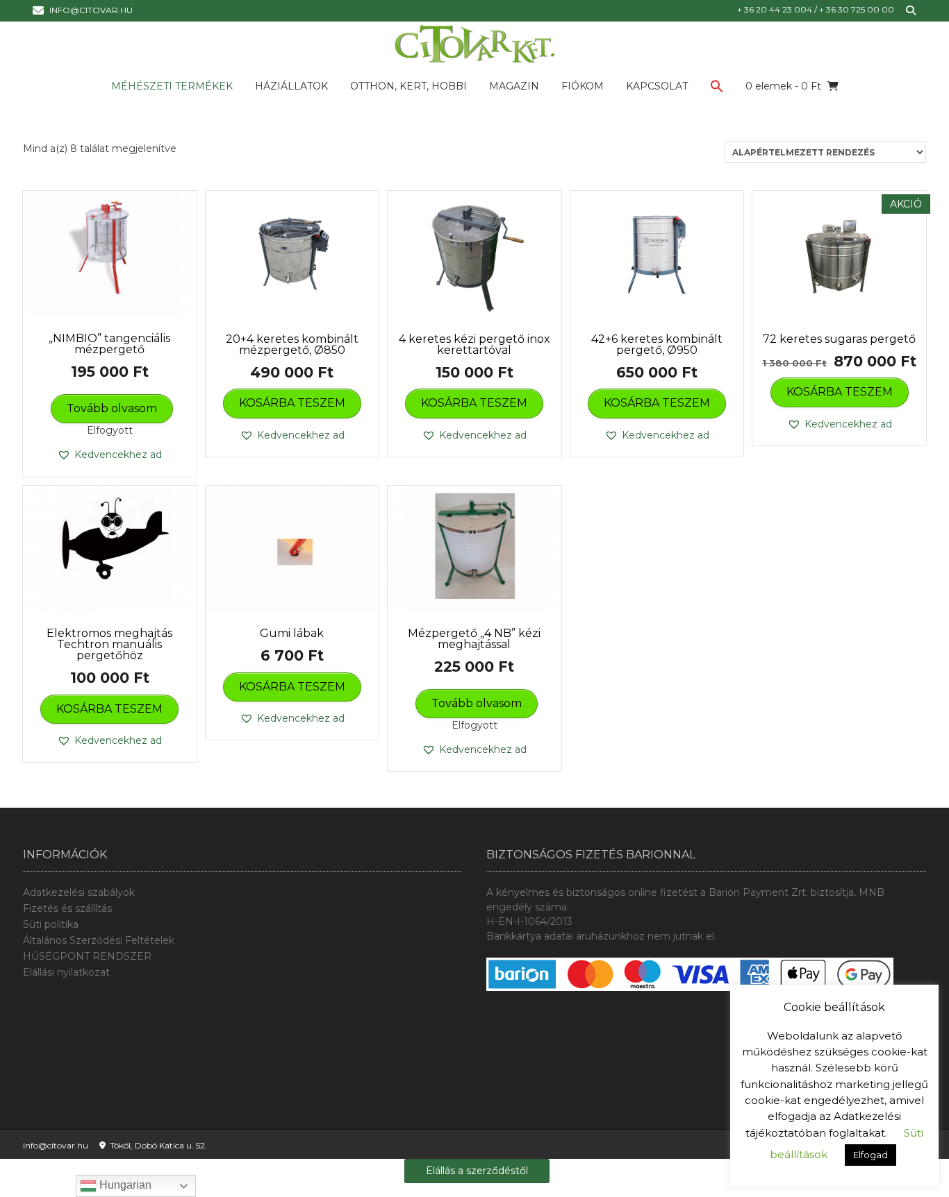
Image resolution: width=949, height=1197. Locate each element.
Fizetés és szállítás (67, 908)
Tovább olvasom (112, 408)
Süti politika (51, 924)
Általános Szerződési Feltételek (98, 940)
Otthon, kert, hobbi (408, 86)
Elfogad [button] (870, 1154)
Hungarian (124, 1185)
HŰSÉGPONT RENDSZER (87, 956)
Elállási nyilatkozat (66, 972)
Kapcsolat (657, 86)
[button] (717, 89)
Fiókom (582, 86)
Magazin (514, 86)
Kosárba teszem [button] (292, 402)
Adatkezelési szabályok (79, 892)
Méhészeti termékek (172, 86)
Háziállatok (291, 86)
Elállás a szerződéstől (477, 1170)
